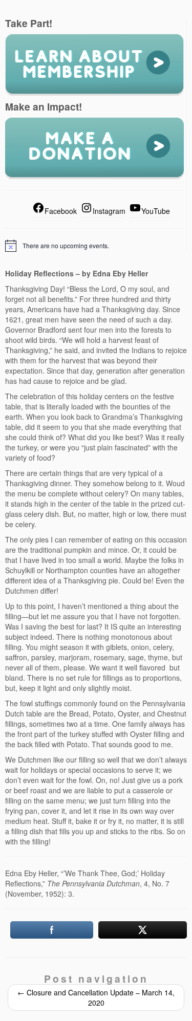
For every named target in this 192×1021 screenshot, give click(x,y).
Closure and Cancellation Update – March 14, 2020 (96, 997)
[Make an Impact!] (94, 147)
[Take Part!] (94, 64)
